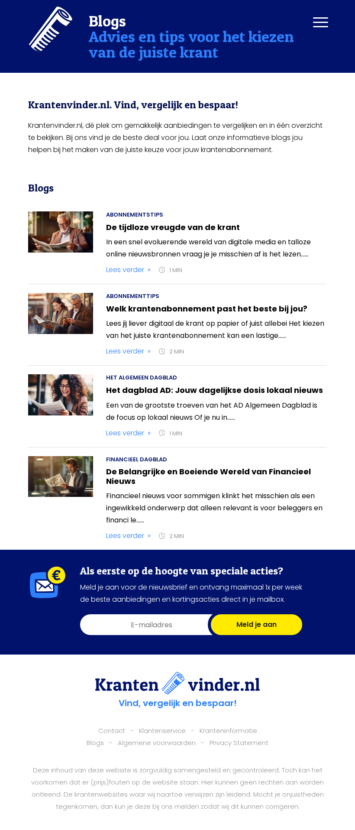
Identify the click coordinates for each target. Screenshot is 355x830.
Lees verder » (128, 270)
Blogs (95, 742)
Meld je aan (256, 624)
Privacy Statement (239, 742)
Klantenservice (162, 730)
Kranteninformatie (228, 730)
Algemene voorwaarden (157, 742)
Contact (111, 730)
